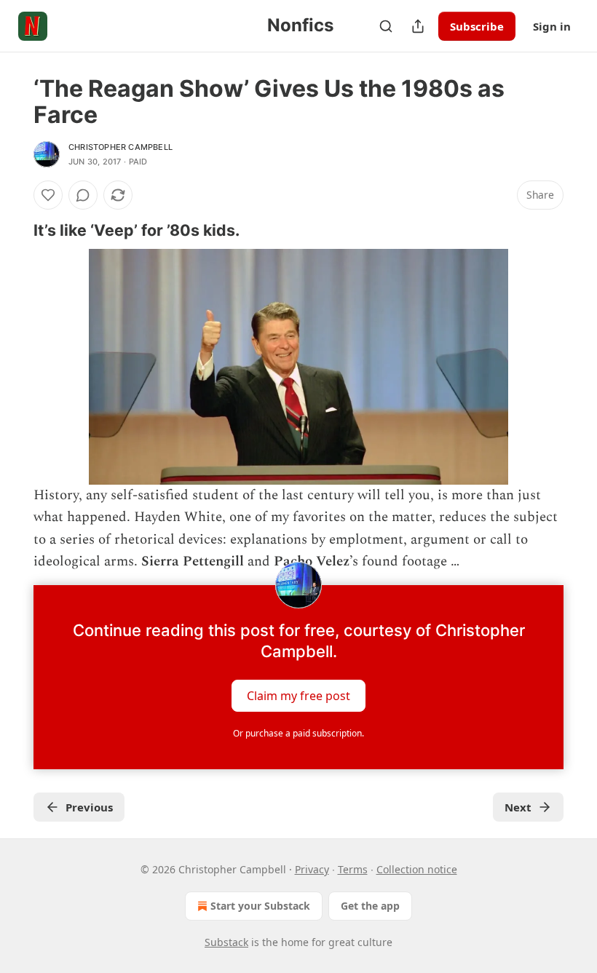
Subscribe (477, 26)
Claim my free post (298, 695)
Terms (353, 869)
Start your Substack (260, 906)
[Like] (48, 195)
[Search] (385, 26)
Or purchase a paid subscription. (298, 733)
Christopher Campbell (120, 147)
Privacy (312, 869)
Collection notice (416, 869)
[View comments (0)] (83, 195)
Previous (89, 807)
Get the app (370, 906)
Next (518, 807)
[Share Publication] (417, 26)
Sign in (552, 26)
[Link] (13, 230)
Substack (226, 942)
